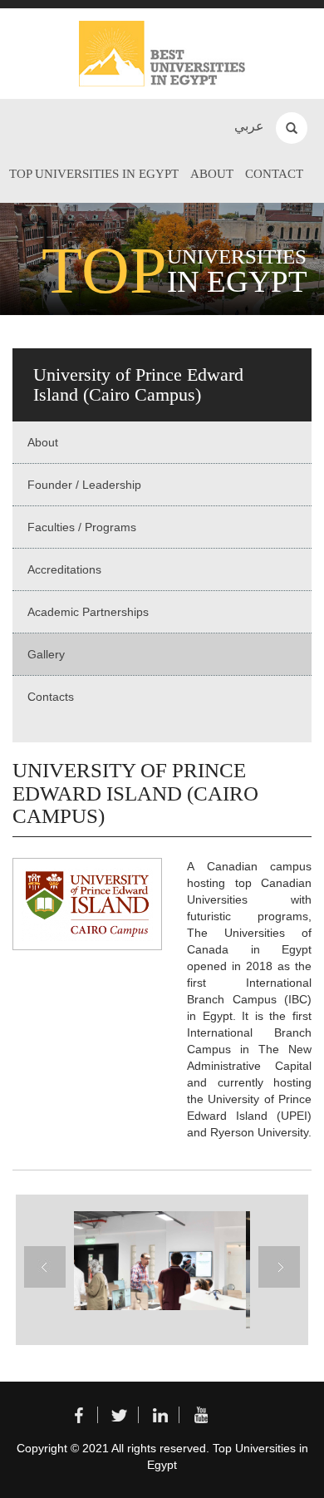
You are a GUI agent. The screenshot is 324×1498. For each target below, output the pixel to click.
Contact (274, 173)
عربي (249, 126)
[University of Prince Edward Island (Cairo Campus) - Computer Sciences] (158, 1260)
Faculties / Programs (81, 527)
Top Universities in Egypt (94, 173)
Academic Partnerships (88, 611)
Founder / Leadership (84, 484)
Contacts (50, 696)
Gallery (46, 654)
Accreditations (64, 569)
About (211, 173)
